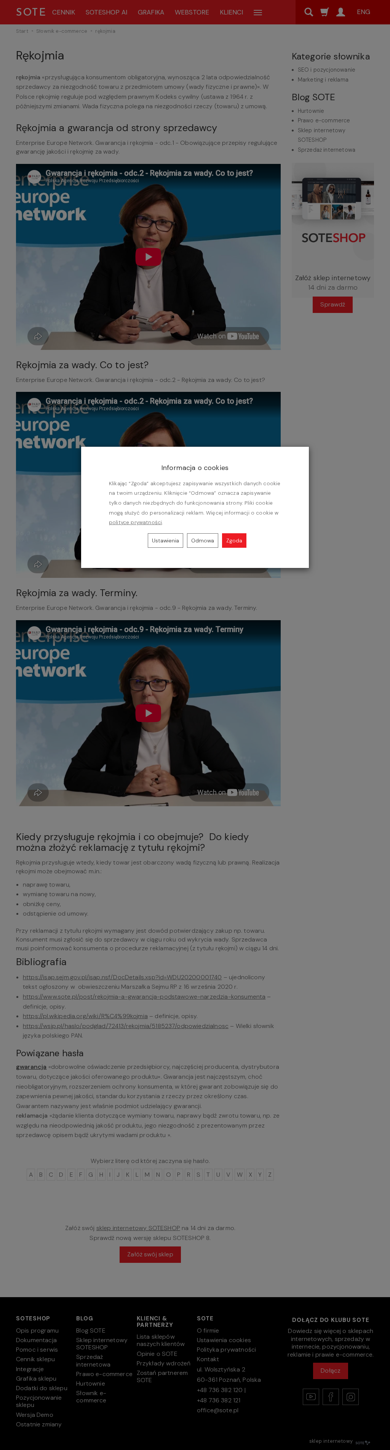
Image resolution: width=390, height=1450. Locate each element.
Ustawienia (165, 540)
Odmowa (202, 540)
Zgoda (234, 540)
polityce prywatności (135, 522)
